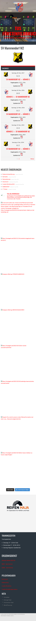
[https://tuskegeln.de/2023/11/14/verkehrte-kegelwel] (18, 254)
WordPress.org (8, 605)
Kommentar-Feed (8, 602)
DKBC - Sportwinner (7, 567)
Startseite (5, 176)
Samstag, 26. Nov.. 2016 (18, 90)
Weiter (32, 159)
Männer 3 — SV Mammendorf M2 (18, 96)
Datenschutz (5, 582)
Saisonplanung (6, 179)
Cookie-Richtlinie (6, 586)
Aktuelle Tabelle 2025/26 (8, 560)
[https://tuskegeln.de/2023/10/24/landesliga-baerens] (18, 397)
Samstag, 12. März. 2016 (18, 107)
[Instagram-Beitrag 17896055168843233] (18, 290)
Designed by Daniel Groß (7, 615)
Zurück (4, 159)
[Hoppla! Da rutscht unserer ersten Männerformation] (18, 433)
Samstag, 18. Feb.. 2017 (18, 73)
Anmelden (6, 597)
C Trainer (5, 189)
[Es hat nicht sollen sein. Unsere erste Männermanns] (18, 219)
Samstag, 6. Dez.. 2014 (18, 142)
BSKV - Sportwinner (7, 564)
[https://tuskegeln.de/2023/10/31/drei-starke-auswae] (18, 362)
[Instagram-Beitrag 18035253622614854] (18, 326)
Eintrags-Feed (7, 600)
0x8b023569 (5, 186)
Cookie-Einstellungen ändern (9, 589)
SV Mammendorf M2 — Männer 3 (18, 79)
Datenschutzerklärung (8, 174)
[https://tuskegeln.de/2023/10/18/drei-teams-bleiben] (18, 469)
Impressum (5, 181)
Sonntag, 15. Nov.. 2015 (18, 125)
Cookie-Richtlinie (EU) (8, 184)
